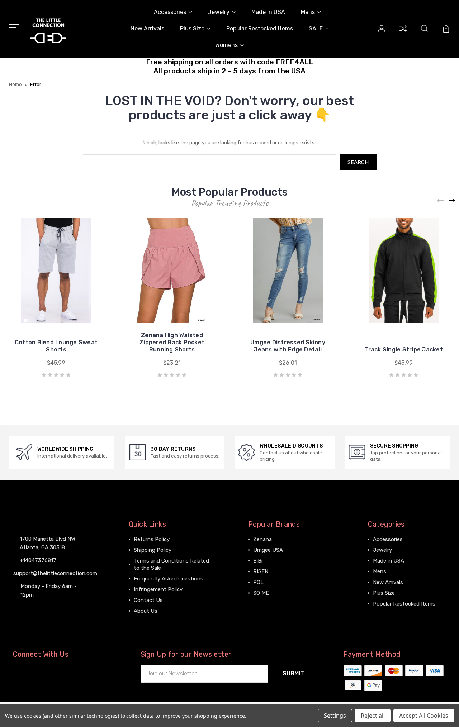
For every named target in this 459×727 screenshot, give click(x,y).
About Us (145, 611)
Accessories (170, 12)
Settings (335, 715)
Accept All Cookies (423, 715)
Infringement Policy (158, 589)
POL (258, 582)
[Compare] (403, 33)
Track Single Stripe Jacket (403, 349)
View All (263, 604)
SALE (316, 28)
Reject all (373, 715)
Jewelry (219, 12)
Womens (226, 45)
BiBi (257, 561)
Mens (308, 12)
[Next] (452, 201)
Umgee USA (268, 550)
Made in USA (268, 12)
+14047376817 (38, 560)
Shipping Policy (152, 550)
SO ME (261, 593)
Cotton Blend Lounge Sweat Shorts (56, 346)
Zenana (262, 539)
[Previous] (440, 201)
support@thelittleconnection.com (55, 573)
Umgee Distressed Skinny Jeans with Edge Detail (287, 346)
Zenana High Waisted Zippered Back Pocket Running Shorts (171, 342)
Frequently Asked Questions (168, 578)
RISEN (260, 571)
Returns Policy (152, 539)
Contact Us (148, 600)
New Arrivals (147, 28)
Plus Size (192, 28)
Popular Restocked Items (259, 28)
